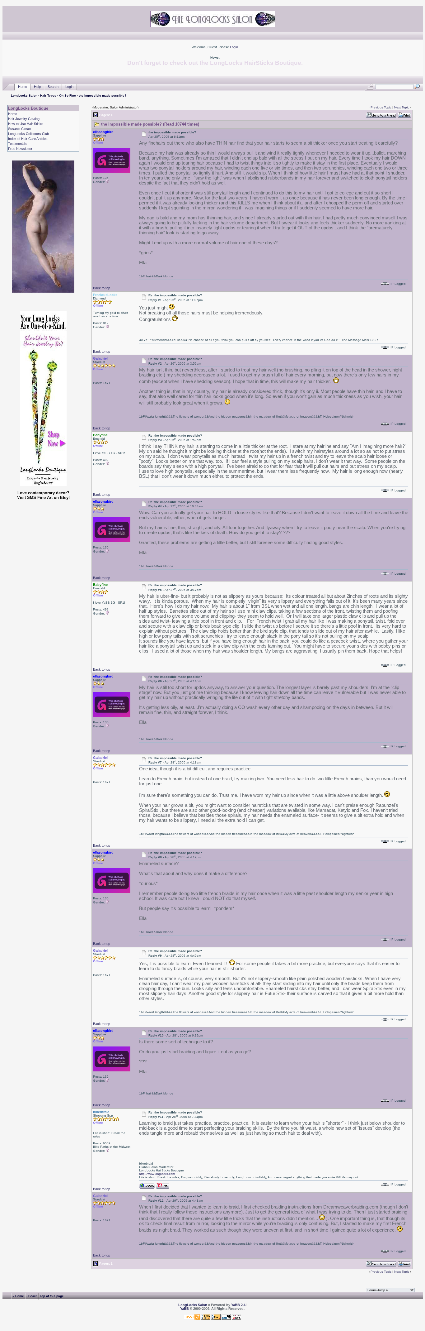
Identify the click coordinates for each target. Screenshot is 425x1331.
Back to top (101, 288)
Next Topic (401, 107)
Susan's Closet (19, 129)
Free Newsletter (20, 149)
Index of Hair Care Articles (28, 139)
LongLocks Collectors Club (28, 134)
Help (37, 87)
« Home (18, 1296)
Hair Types (48, 95)
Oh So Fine (67, 95)
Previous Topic (381, 107)
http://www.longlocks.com (157, 1173)
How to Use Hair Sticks (25, 124)
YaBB (184, 1308)
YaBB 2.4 (238, 1305)
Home (22, 87)
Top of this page (52, 1296)
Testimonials (17, 144)
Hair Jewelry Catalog (24, 119)
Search (53, 87)
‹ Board (31, 1296)
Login (234, 47)
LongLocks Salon (24, 95)
